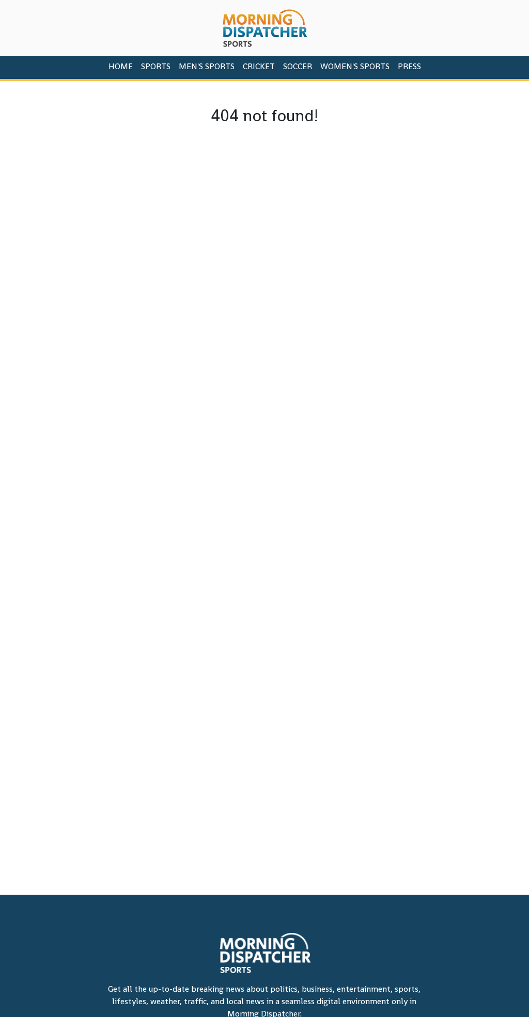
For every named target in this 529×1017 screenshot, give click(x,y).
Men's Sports (207, 66)
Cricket (259, 66)
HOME (120, 66)
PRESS (409, 66)
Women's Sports (355, 66)
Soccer (297, 66)
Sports (155, 66)
